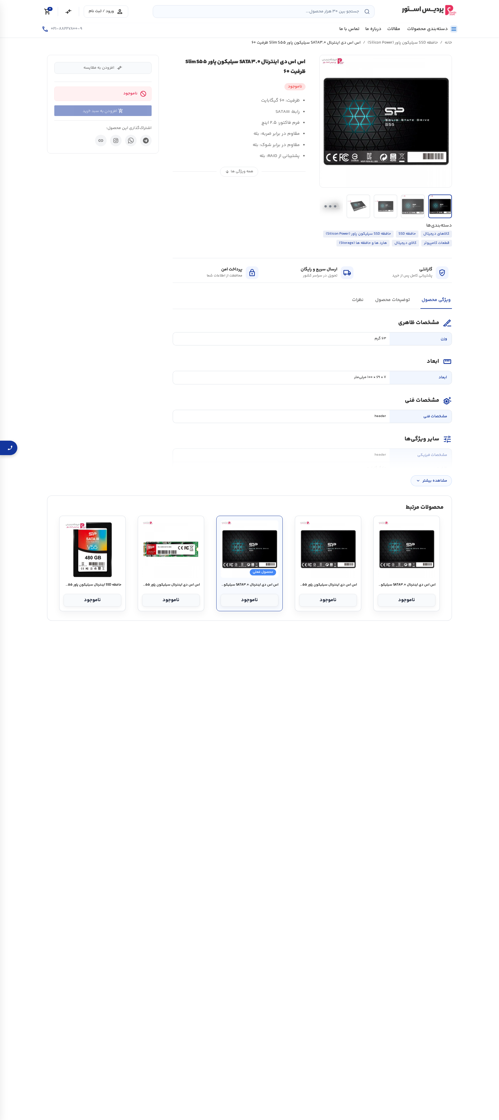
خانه (448, 43)
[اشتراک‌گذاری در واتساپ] (131, 140)
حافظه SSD (407, 234)
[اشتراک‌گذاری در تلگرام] (146, 140)
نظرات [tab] (358, 300)
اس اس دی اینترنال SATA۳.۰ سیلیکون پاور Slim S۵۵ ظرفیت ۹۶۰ (406, 585)
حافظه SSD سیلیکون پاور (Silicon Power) (403, 43)
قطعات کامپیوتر (436, 243)
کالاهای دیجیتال (436, 234)
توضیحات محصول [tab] (392, 300)
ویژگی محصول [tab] (436, 300)
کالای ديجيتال (405, 243)
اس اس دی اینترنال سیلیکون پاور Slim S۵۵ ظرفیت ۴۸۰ (328, 585)
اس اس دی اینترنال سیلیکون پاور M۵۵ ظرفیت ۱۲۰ (171, 585)
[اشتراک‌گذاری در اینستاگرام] (116, 140)
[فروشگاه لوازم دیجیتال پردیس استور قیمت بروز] (428, 10)
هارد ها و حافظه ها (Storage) (363, 243)
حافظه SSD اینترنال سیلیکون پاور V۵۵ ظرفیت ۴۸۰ (92, 585)
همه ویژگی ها (239, 172)
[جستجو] (367, 11)
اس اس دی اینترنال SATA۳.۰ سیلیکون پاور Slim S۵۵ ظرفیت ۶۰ (249, 585)
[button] (385, 121)
